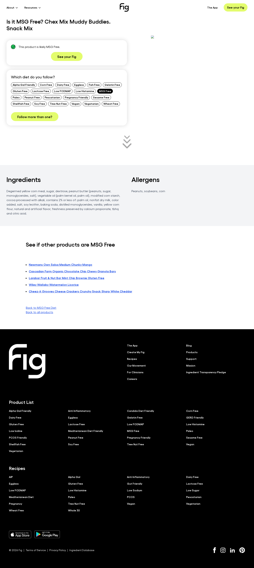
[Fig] (124, 7)
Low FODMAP (62, 90)
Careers (132, 378)
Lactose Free (40, 90)
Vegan (76, 103)
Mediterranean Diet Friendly (85, 430)
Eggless (79, 84)
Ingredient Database (81, 550)
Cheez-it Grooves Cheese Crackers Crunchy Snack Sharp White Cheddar (80, 291)
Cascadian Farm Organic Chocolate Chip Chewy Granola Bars (72, 271)
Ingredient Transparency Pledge (206, 372)
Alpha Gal (74, 477)
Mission (190, 365)
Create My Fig (135, 352)
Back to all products (39, 312)
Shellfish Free (21, 103)
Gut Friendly (134, 483)
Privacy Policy (57, 550)
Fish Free (94, 84)
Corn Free (46, 84)
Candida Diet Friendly (140, 410)
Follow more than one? (34, 117)
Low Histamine (85, 90)
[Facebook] (214, 550)
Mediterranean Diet (21, 497)
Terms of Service (36, 550)
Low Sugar (192, 490)
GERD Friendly (195, 417)
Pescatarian (52, 97)
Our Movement (136, 365)
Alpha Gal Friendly (24, 84)
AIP (11, 477)
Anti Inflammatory (79, 410)
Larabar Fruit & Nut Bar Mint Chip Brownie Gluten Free (66, 278)
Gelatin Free (112, 84)
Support (191, 358)
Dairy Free (63, 84)
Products (191, 352)
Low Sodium (134, 490)
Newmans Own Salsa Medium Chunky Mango (60, 264)
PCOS (131, 497)
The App (212, 7)
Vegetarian (91, 103)
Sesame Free (101, 97)
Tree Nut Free (58, 103)
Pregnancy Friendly (76, 97)
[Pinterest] (242, 550)
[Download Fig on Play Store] (47, 534)
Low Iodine (15, 430)
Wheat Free (110, 103)
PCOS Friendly (18, 437)
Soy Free (39, 103)
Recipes (132, 358)
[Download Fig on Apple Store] (20, 534)
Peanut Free (32, 97)
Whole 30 (74, 510)
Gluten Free (20, 90)
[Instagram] (223, 550)
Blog (189, 345)
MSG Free (105, 90)
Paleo (16, 97)
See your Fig (235, 7)
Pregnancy (15, 503)
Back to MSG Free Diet (41, 307)
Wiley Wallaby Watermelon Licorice (54, 284)
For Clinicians (135, 372)
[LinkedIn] (232, 550)
